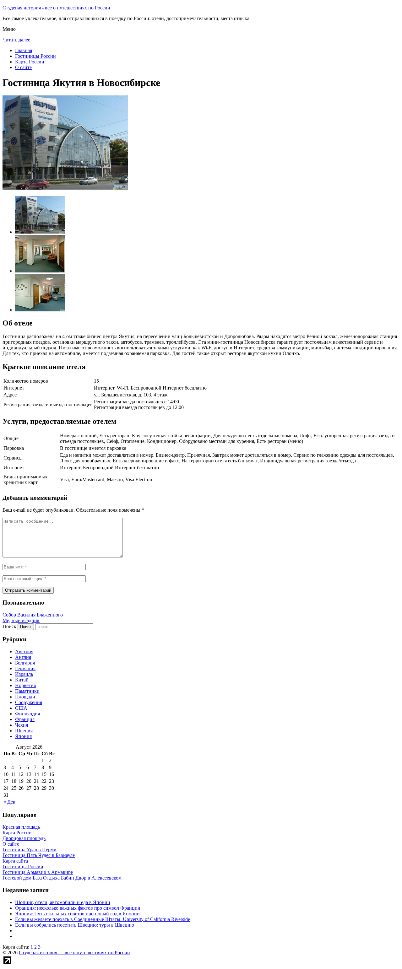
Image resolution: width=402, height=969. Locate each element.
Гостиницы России (35, 56)
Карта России (29, 61)
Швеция (24, 730)
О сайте (23, 67)
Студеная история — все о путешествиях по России (74, 952)
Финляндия (27, 713)
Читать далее (16, 39)
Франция (25, 719)
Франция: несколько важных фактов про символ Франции (77, 908)
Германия (25, 668)
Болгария (25, 662)
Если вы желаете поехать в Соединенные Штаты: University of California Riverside (102, 919)
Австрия (24, 651)
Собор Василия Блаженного (33, 614)
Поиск (9, 626)
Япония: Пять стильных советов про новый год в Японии (77, 913)
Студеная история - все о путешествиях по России (56, 7)
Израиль (24, 674)
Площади (25, 696)
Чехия (21, 725)
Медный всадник (21, 620)
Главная (23, 50)
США (21, 708)
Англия (23, 657)
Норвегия (25, 685)
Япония (23, 736)
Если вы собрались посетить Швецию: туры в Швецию (74, 925)
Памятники (27, 691)
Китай (22, 679)
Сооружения (28, 702)
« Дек (9, 802)
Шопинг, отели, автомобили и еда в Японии (62, 902)
